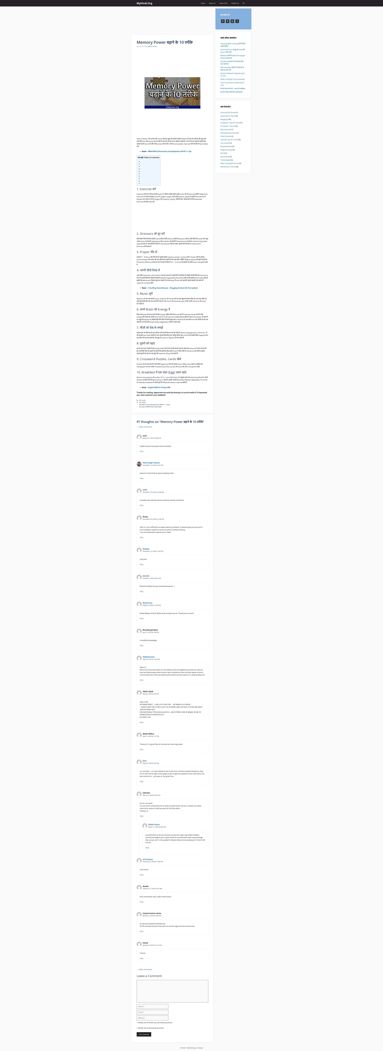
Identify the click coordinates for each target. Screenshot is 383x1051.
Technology (225, 160)
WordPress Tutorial (228, 167)
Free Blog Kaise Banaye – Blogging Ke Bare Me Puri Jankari (173, 288)
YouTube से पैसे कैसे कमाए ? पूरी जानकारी (150, 407)
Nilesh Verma (154, 824)
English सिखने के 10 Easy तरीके (159, 387)
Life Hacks (142, 400)
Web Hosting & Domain (229, 163)
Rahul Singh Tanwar (151, 463)
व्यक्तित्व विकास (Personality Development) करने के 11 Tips (170, 151)
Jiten (145, 761)
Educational (225, 129)
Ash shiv (146, 576)
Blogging (224, 119)
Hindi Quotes (225, 136)
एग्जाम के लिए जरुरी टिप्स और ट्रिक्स (231, 92)
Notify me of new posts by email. (151, 1028)
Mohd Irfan (147, 603)
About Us (212, 3)
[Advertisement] (173, 20)
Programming (225, 150)
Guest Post (223, 3)
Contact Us (235, 3)
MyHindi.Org (144, 3)
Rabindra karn (149, 657)
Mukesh (146, 549)
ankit (145, 490)
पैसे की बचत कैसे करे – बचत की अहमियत (232, 88)
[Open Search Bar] (243, 3)
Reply (141, 451)
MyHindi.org (191, 1048)
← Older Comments (144, 427)
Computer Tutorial (227, 126)
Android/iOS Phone (227, 112)
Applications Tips (227, 116)
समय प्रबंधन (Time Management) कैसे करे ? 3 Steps (154, 405)
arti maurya (148, 859)
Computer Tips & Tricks (229, 123)
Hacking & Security (227, 133)
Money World (225, 146)
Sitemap (200, 1048)
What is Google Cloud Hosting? (232, 79)
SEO (222, 153)
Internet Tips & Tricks (228, 139)
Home (203, 3)
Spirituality (224, 156)
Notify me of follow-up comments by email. (155, 1022)
